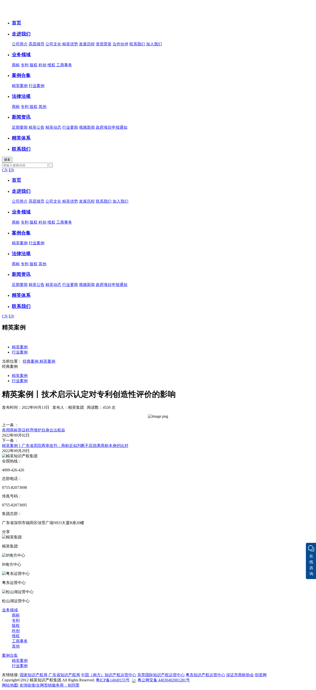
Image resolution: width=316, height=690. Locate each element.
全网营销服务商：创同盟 (57, 685)
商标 (16, 65)
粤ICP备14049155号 (113, 680)
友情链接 (27, 685)
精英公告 (36, 127)
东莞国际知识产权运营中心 (161, 675)
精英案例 (20, 86)
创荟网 (261, 675)
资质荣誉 (104, 44)
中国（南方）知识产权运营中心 (108, 675)
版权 (34, 65)
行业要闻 (70, 127)
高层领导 (36, 44)
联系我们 (137, 44)
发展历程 (87, 44)
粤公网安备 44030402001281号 (164, 680)
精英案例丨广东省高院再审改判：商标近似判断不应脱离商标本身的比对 (65, 445)
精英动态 (53, 127)
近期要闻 (20, 127)
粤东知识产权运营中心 (205, 675)
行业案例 (36, 86)
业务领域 (10, 610)
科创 (42, 65)
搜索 (7, 159)
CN (5, 170)
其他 (42, 107)
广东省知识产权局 (64, 675)
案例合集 (10, 655)
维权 (51, 65)
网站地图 (10, 685)
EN (11, 170)
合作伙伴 (120, 44)
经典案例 (31, 361)
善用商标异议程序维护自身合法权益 (33, 430)
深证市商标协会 (240, 675)
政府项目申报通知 (111, 127)
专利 (25, 65)
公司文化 (53, 44)
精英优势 (70, 44)
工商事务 (64, 65)
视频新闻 (87, 127)
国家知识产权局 (33, 675)
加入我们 (154, 44)
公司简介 (20, 44)
